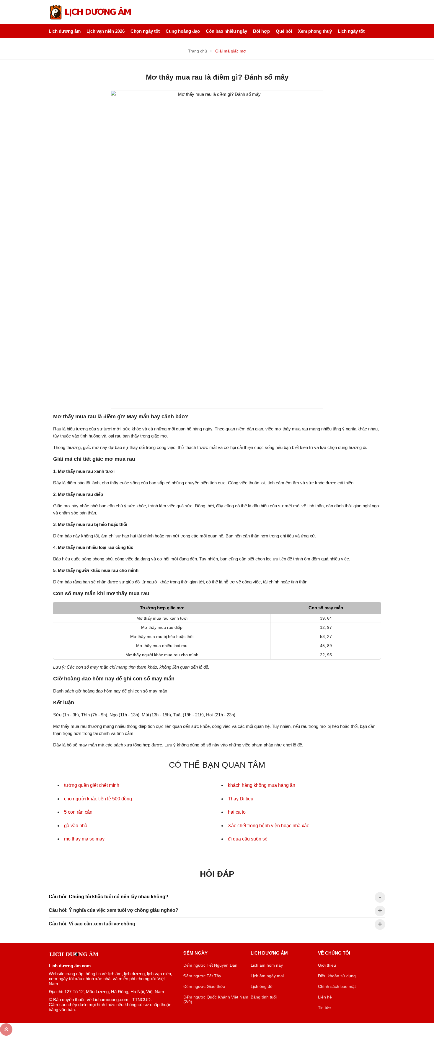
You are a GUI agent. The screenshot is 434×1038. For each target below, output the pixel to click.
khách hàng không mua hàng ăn (261, 785)
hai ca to (237, 812)
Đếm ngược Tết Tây (202, 975)
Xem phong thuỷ (315, 31)
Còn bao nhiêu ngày (226, 31)
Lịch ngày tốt (351, 31)
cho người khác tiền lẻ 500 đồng (98, 798)
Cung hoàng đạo (183, 31)
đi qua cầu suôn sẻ (247, 838)
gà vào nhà (75, 825)
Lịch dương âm (65, 31)
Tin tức (324, 1007)
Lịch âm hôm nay (267, 965)
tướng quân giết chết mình (91, 785)
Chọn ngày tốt (145, 31)
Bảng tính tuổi (264, 997)
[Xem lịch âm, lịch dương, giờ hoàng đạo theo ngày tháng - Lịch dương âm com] (91, 12)
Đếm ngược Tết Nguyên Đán (210, 965)
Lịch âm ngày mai (267, 975)
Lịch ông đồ (262, 986)
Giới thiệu (327, 965)
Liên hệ (325, 997)
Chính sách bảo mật (337, 986)
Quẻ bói (284, 31)
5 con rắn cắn (78, 812)
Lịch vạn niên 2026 (106, 31)
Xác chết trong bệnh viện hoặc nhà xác (268, 825)
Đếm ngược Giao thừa (204, 986)
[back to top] (6, 1029)
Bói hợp (261, 31)
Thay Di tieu (240, 798)
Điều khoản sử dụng (337, 975)
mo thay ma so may (84, 838)
